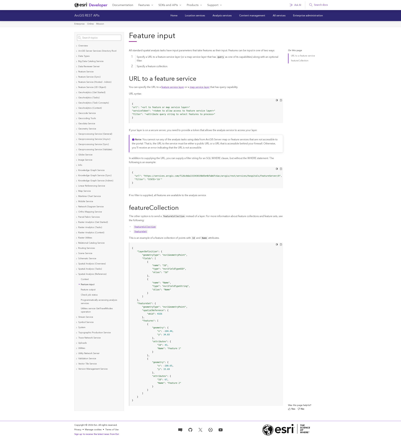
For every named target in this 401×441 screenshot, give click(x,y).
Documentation (122, 5)
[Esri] (286, 429)
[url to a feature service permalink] (198, 79)
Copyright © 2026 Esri (85, 425)
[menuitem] (174, 15)
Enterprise (79, 24)
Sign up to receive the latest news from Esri (96, 434)
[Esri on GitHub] (190, 429)
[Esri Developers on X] (200, 429)
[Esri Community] (180, 429)
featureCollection (299, 61)
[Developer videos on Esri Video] (210, 429)
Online (90, 24)
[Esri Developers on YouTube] (220, 429)
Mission (100, 24)
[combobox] (99, 38)
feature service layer (172, 87)
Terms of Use (112, 430)
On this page (295, 50)
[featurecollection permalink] (181, 208)
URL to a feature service (303, 56)
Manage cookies (93, 429)
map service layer (200, 87)
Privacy (77, 430)
